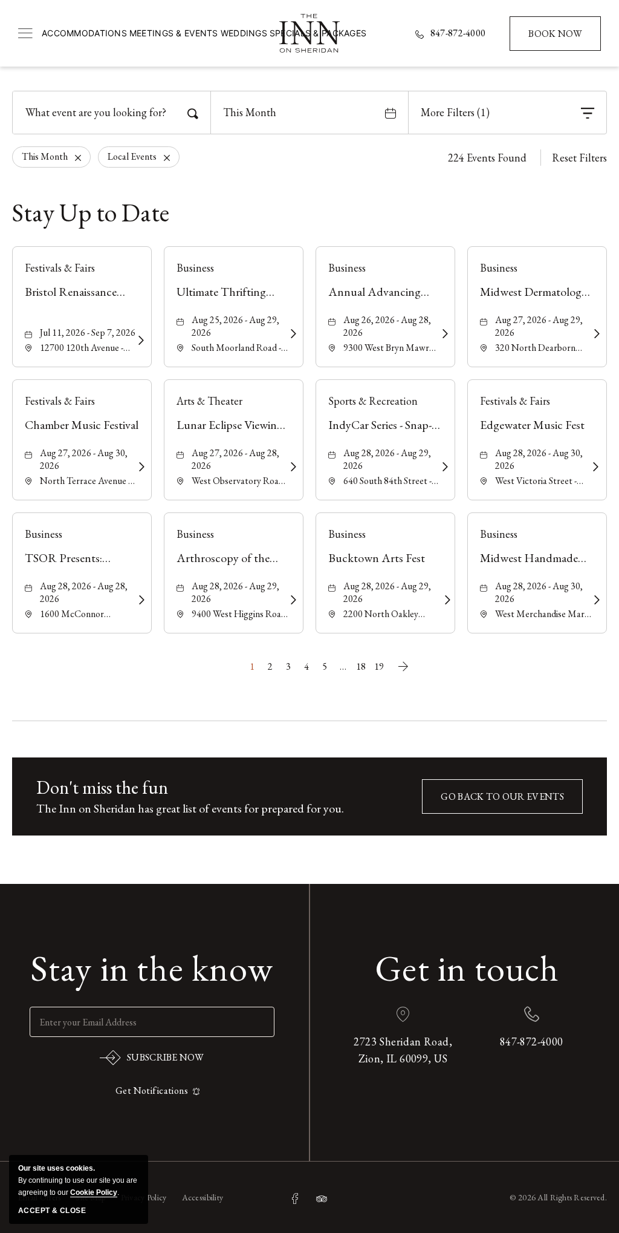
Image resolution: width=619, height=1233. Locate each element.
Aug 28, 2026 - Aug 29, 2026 (387, 459)
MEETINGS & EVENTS (173, 33)
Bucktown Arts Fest (376, 558)
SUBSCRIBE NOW (152, 1060)
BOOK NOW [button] (556, 39)
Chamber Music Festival (81, 425)
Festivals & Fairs (60, 268)
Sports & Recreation (373, 401)
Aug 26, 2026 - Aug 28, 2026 (387, 326)
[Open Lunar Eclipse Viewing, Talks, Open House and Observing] (291, 467)
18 (361, 666)
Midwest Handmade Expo (529, 558)
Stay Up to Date (90, 213)
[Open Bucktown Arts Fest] (444, 600)
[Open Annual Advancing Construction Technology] (443, 334)
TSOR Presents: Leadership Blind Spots (80, 558)
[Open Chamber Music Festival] (140, 467)
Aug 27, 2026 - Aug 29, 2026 (539, 326)
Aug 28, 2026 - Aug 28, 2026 (84, 592)
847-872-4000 (458, 33)
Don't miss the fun (102, 787)
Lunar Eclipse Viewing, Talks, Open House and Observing (233, 425)
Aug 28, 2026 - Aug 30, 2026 (539, 459)
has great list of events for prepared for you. (190, 808)
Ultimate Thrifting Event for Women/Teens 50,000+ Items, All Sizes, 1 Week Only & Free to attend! (232, 292)
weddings (244, 33)
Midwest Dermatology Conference (533, 292)
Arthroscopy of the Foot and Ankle (223, 558)
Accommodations (84, 33)
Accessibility (203, 1197)
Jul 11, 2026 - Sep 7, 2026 (87, 332)
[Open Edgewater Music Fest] (594, 467)
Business (195, 268)
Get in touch (467, 968)
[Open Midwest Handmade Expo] (595, 600)
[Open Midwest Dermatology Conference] (595, 334)
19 (379, 666)
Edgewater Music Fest (532, 425)
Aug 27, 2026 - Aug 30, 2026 (84, 459)
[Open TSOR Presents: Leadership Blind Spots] (140, 600)
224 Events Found (487, 158)
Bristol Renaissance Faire (71, 292)
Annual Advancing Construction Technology (374, 292)
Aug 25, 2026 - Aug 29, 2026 (235, 326)
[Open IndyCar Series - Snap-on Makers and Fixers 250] (443, 467)
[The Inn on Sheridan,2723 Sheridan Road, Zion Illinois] (309, 33)
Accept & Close (52, 1210)
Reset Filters (579, 158)
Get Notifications (151, 1090)
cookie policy (93, 1192)
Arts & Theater (209, 401)
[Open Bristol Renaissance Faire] (140, 341)
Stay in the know (151, 968)
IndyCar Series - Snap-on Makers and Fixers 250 (380, 425)
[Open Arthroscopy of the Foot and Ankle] (291, 600)
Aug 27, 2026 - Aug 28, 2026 (235, 459)
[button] (502, 796)
